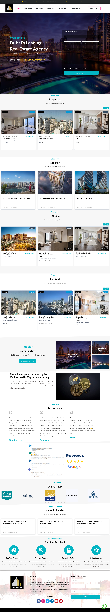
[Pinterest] (61, 601)
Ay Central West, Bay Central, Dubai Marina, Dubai (82, 318)
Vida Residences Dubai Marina (16, 198)
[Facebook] (39, 601)
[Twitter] (48, 601)
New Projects (39, 8)
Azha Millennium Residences (52, 198)
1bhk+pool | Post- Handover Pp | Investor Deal (9, 254)
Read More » (6, 527)
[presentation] (104, 108)
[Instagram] (43, 601)
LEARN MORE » (6, 202)
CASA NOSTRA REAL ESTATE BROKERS (90, 610)
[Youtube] (56, 601)
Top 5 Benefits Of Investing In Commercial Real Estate (14, 522)
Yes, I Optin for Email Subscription (76, 68)
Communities (28, 8)
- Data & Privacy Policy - (54, 610)
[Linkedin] (52, 601)
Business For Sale (76, 8)
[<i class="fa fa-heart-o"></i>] (31, 132)
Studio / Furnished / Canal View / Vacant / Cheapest (46, 137)
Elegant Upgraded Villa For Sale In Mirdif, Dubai (83, 137)
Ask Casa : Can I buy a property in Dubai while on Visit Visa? (89, 522)
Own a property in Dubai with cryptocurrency (51, 522)
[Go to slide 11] (58, 502)
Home (18, 8)
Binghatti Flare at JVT (86, 198)
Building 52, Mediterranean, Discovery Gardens (47, 318)
